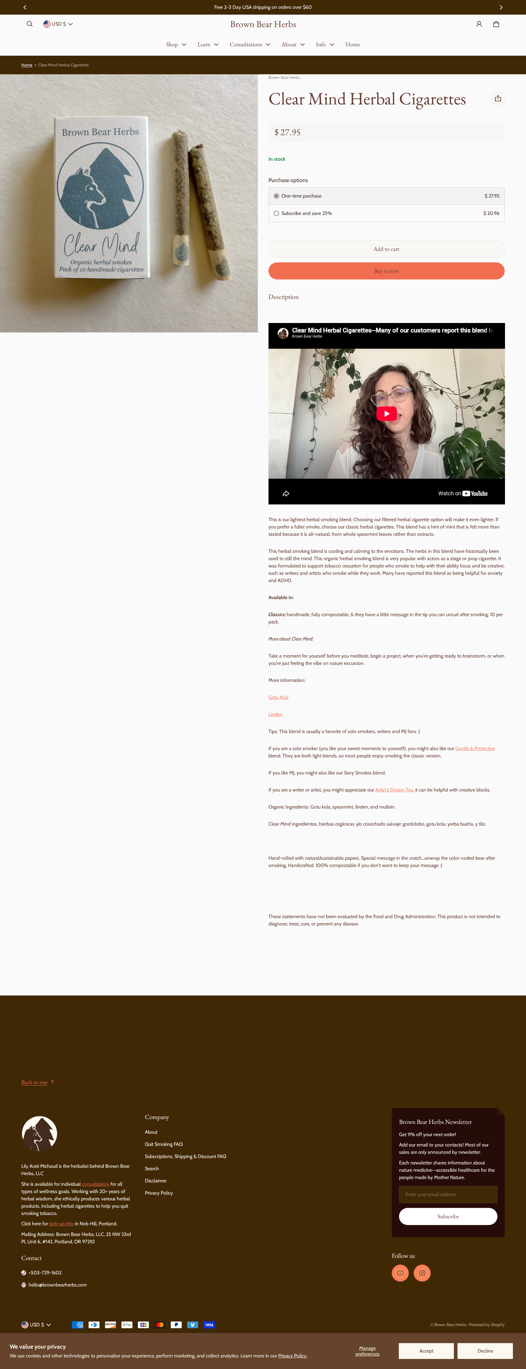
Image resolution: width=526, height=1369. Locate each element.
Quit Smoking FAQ (164, 1144)
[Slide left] (25, 7)
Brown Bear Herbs (450, 1324)
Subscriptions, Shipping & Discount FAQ (185, 1156)
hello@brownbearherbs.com (58, 1285)
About (289, 44)
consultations (95, 1184)
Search (152, 1168)
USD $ (59, 24)
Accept (426, 1351)
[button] (29, 24)
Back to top (34, 1082)
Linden (275, 714)
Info (321, 44)
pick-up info (61, 1224)
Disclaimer (156, 1181)
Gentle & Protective (475, 748)
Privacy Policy (159, 1193)
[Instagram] (422, 1273)
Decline (485, 1351)
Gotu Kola (278, 697)
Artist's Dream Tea (394, 790)
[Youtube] (400, 1273)
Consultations (246, 44)
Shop (172, 44)
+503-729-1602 (45, 1273)
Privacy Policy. (292, 1356)
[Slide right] (501, 7)
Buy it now (386, 271)
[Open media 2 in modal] (129, 203)
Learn (204, 44)
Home (352, 44)
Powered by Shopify (487, 1324)
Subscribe (448, 1216)
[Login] (479, 24)
